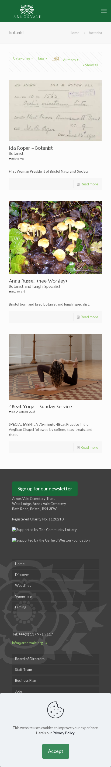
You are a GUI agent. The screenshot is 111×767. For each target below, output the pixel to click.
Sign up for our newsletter (45, 488)
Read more (89, 184)
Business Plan (25, 680)
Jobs (19, 691)
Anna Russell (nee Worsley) (38, 285)
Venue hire (23, 596)
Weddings (23, 585)
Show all (91, 65)
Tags (40, 58)
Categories (21, 58)
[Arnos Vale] (26, 11)
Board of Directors (29, 659)
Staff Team (23, 669)
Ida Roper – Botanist (31, 152)
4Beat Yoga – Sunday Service (40, 408)
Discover (22, 574)
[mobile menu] (103, 10)
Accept (55, 751)
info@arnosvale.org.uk (29, 643)
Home (74, 33)
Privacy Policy (63, 733)
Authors (69, 60)
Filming (20, 607)
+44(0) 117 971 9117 (36, 634)
